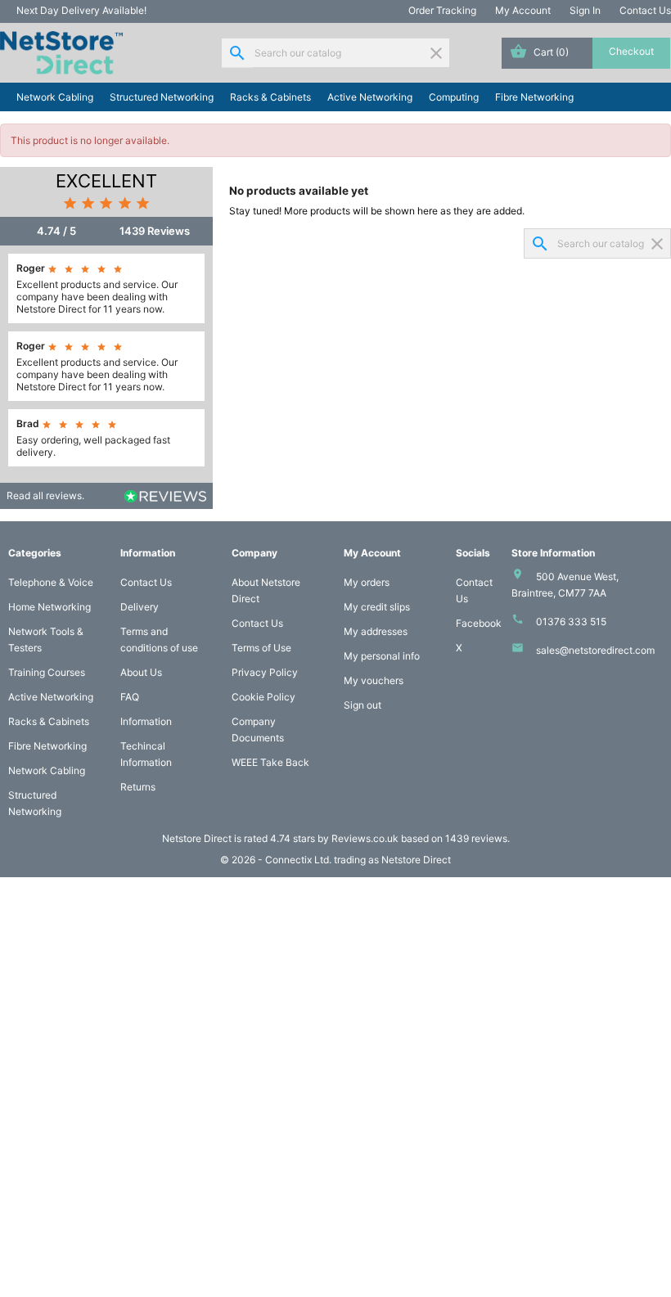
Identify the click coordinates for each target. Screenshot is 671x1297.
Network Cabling (54, 97)
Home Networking (49, 607)
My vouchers (373, 680)
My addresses (376, 631)
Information (146, 721)
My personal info (382, 656)
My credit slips (377, 607)
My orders (367, 582)
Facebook (479, 623)
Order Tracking (442, 10)
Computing (454, 97)
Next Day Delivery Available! (81, 10)
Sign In (585, 10)
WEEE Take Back (270, 762)
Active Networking (369, 97)
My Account (523, 10)
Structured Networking (162, 97)
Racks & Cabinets (270, 97)
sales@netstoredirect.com (595, 650)
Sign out (362, 705)
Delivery (139, 607)
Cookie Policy (263, 697)
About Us (141, 672)
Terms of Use (261, 648)
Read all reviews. (45, 495)
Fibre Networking (534, 97)
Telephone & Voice (50, 582)
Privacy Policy (265, 672)
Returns (137, 787)
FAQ (129, 697)
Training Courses (46, 672)
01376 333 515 (571, 621)
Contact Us (645, 10)
